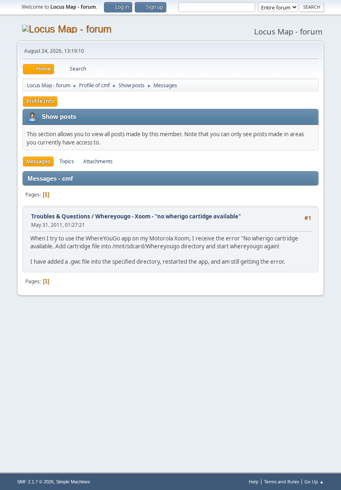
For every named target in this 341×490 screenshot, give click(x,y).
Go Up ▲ (314, 481)
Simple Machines (73, 481)
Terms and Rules (281, 481)
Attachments (98, 161)
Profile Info (40, 101)
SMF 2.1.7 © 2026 (35, 481)
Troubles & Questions (60, 216)
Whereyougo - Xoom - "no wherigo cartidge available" (168, 216)
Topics (66, 161)
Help (254, 481)
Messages (38, 161)
